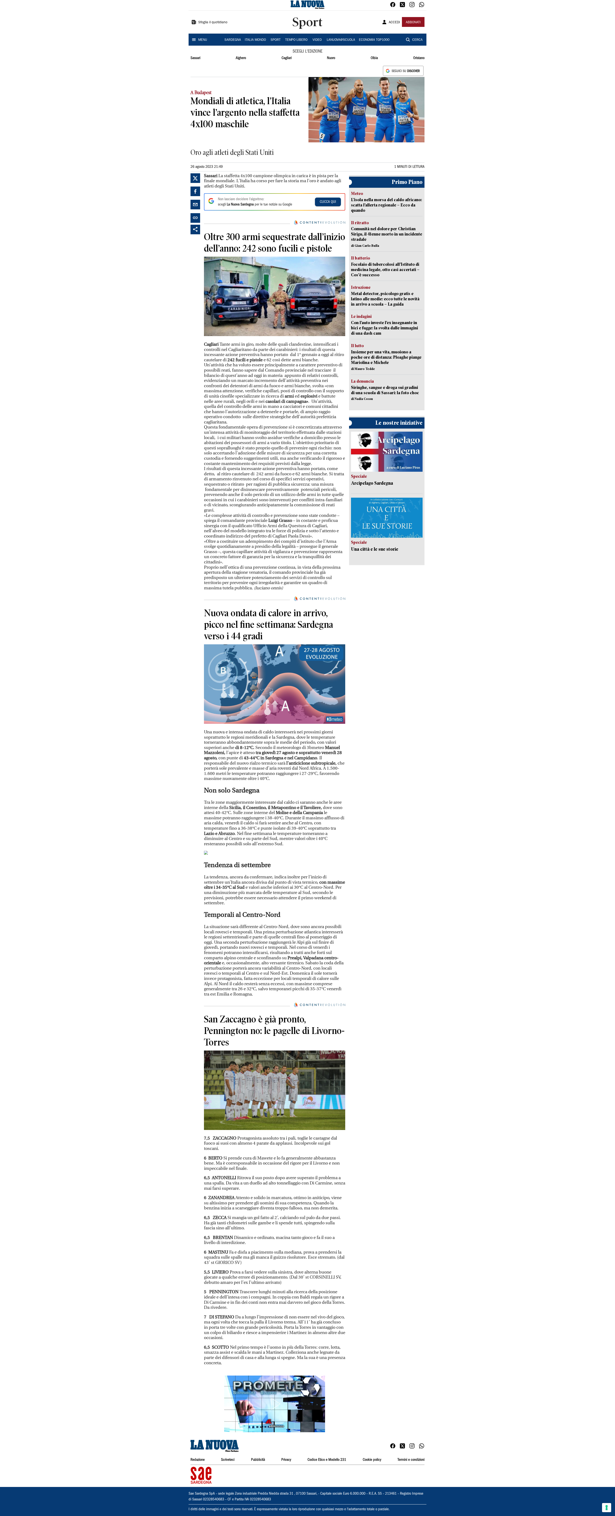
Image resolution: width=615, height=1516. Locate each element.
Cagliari (287, 58)
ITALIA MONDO (255, 40)
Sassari (195, 58)
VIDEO (317, 40)
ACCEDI (394, 22)
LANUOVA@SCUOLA (341, 40)
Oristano (418, 58)
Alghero (241, 58)
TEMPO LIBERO (296, 40)
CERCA (417, 40)
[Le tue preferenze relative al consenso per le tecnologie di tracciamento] (606, 1507)
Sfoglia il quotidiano (213, 22)
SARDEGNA (232, 40)
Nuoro (331, 58)
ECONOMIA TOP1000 (374, 40)
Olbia (374, 58)
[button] (274, 1404)
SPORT (276, 40)
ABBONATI (413, 22)
